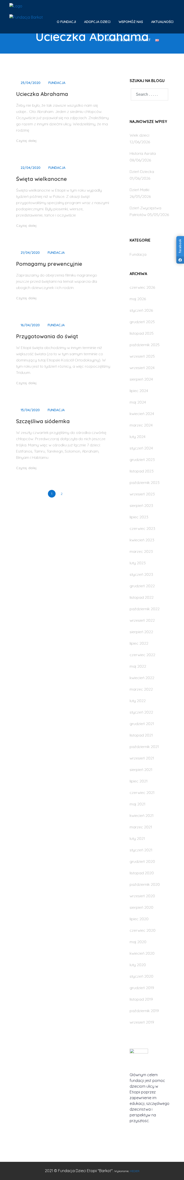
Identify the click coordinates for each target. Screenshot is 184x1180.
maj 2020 (138, 941)
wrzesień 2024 (142, 367)
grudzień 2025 (142, 321)
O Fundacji (67, 22)
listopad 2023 (142, 471)
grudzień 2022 (142, 585)
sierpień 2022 (141, 631)
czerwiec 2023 (142, 528)
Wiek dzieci (139, 135)
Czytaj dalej (27, 140)
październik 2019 (144, 1010)
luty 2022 (138, 700)
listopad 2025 (142, 333)
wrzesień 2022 (142, 620)
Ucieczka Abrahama (42, 94)
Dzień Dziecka (142, 171)
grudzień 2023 (142, 459)
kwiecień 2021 (142, 815)
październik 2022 (145, 608)
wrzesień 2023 (142, 494)
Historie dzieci (118, 40)
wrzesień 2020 (142, 895)
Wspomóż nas (131, 22)
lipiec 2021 (139, 781)
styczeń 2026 (141, 310)
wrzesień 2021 (142, 758)
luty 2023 (138, 562)
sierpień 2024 (141, 379)
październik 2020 (145, 884)
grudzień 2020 (142, 861)
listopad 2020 (142, 872)
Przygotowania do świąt (47, 336)
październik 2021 (144, 746)
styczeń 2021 (141, 850)
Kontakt (143, 40)
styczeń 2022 (141, 712)
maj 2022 (138, 666)
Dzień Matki (139, 189)
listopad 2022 (142, 597)
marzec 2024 (141, 425)
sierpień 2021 (141, 769)
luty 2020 (138, 964)
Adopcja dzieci (97, 22)
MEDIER (134, 1171)
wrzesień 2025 (142, 356)
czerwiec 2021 (142, 792)
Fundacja (56, 83)
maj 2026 (138, 298)
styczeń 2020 (141, 976)
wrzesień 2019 (142, 1022)
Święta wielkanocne (41, 179)
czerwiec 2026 (142, 287)
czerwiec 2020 (142, 930)
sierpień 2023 (141, 505)
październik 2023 (145, 482)
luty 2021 (137, 838)
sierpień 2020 (141, 907)
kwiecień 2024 (142, 413)
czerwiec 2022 (142, 654)
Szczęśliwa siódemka (43, 421)
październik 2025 (145, 344)
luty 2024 (137, 436)
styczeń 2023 (141, 574)
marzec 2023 (141, 551)
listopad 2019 (141, 999)
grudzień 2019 (142, 987)
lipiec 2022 (139, 643)
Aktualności (162, 22)
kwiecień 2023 (142, 539)
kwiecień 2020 (142, 953)
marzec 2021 (141, 827)
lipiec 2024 (139, 390)
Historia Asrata (143, 153)
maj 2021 (137, 804)
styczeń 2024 (141, 448)
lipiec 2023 (139, 517)
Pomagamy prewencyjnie (49, 263)
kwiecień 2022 (142, 677)
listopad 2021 (141, 735)
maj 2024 (138, 402)
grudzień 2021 (142, 723)
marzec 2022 (141, 689)
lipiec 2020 (139, 918)
